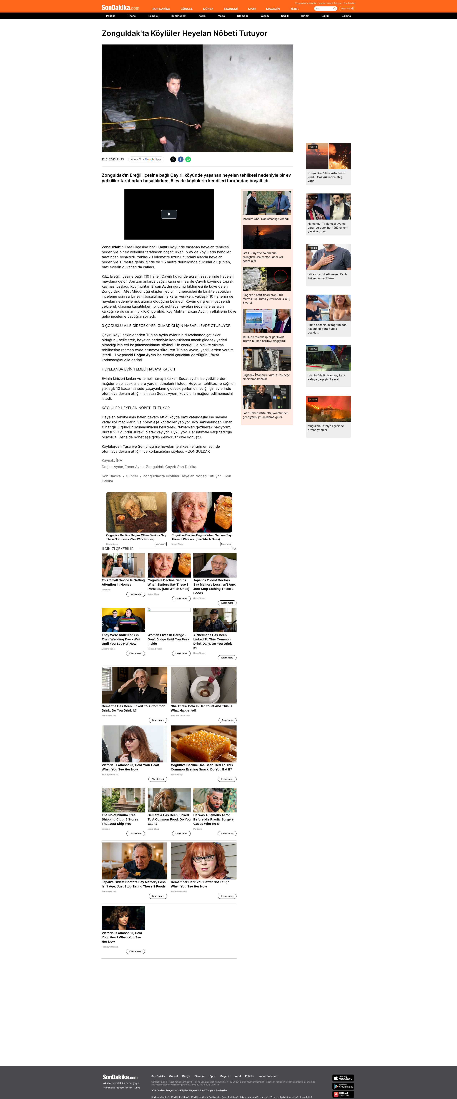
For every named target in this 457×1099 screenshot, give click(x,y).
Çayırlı (163, 247)
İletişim (128, 1087)
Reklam (120, 1087)
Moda (221, 15)
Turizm (305, 15)
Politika (110, 15)
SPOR (252, 9)
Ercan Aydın (161, 286)
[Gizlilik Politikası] (180, 1097)
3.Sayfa (346, 15)
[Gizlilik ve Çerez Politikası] (205, 1097)
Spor (212, 1076)
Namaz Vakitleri (267, 1076)
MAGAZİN (273, 9)
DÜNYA (208, 9)
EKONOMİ (231, 9)
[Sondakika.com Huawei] (343, 1094)
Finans (131, 15)
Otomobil (242, 15)
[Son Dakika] (120, 8)
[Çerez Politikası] (229, 1097)
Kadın (202, 15)
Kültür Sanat (178, 15)
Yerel (238, 1076)
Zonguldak (111, 247)
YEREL (294, 9)
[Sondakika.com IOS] (343, 1078)
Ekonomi (199, 1076)
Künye (137, 1087)
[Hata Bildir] (306, 1097)
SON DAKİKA (161, 9)
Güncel (173, 1076)
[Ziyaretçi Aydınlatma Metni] (284, 1097)
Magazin (225, 1076)
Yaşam (265, 15)
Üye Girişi (345, 8)
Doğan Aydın (145, 355)
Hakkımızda (109, 1087)
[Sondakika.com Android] (343, 1086)
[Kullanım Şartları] (160, 1097)
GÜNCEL (187, 9)
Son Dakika (158, 1076)
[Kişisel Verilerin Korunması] (254, 1097)
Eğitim (326, 15)
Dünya (186, 1076)
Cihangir (109, 427)
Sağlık (285, 15)
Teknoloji (153, 15)
